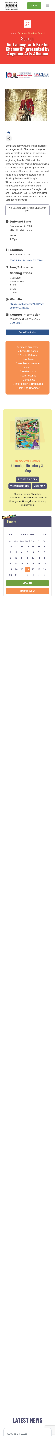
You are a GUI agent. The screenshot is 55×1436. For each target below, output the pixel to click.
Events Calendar (29, 355)
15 (44, 558)
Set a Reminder (27, 332)
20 (33, 563)
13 (33, 558)
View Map (39, 486)
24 (16, 569)
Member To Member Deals (29, 365)
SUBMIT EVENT (27, 591)
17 (16, 563)
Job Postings (29, 375)
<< (11, 535)
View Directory (19, 486)
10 (16, 558)
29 (44, 569)
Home (13, 33)
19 (27, 563)
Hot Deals (29, 359)
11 (22, 558)
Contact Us (29, 379)
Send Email (16, 323)
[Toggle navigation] (47, 6)
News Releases (29, 351)
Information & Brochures (29, 383)
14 (39, 558)
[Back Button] (29, 133)
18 (22, 563)
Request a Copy (27, 479)
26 (27, 569)
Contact (34, 5)
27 (33, 569)
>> (44, 535)
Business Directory (27, 347)
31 (16, 575)
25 (22, 569)
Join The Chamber (29, 388)
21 (39, 563)
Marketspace (29, 371)
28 (39, 569)
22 (44, 563)
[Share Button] (9, 138)
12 (27, 558)
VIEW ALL (27, 583)
